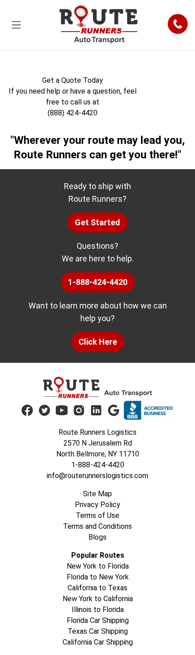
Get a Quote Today (72, 80)
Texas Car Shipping (98, 631)
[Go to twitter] (44, 410)
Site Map (97, 493)
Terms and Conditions (97, 526)
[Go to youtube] (61, 410)
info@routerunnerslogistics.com (97, 475)
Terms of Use (97, 515)
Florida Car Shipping (98, 620)
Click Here (97, 341)
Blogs (97, 537)
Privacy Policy (97, 504)
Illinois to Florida (98, 609)
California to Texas (97, 588)
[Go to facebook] (27, 410)
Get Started (97, 222)
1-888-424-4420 (97, 282)
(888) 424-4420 (73, 113)
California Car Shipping (98, 642)
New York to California (98, 598)
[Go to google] (113, 410)
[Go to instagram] (79, 410)
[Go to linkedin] (96, 410)
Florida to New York (98, 577)
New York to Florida (98, 566)
